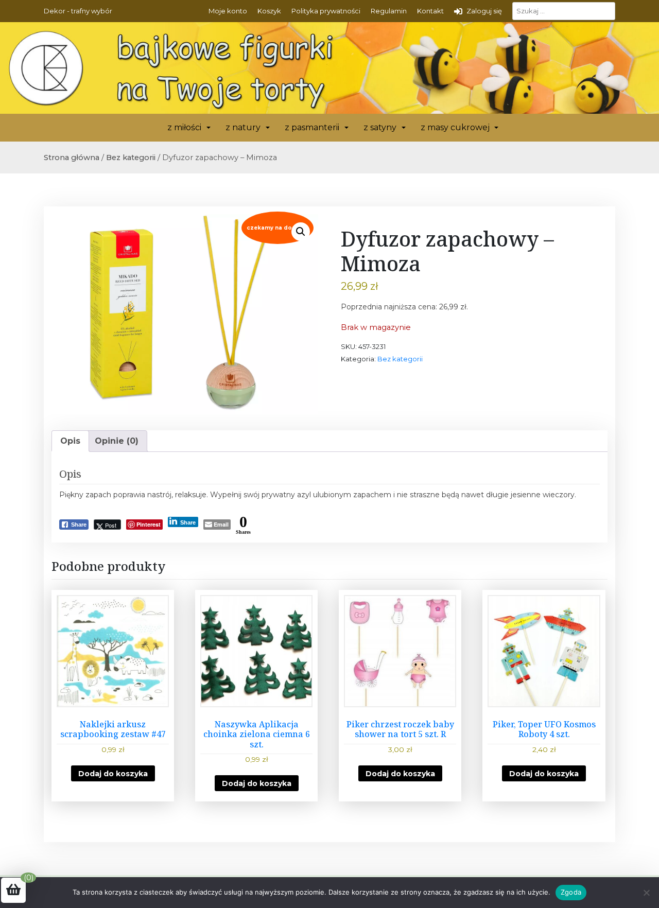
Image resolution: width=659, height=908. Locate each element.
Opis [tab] (70, 441)
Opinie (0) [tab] (116, 441)
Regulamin (389, 11)
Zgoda (571, 892)
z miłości (184, 127)
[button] (300, 231)
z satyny (379, 127)
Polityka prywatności (325, 11)
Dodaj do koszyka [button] (113, 773)
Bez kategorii (130, 157)
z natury (243, 127)
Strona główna (71, 157)
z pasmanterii (312, 127)
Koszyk (269, 11)
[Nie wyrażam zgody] (646, 892)
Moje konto (228, 11)
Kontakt (430, 11)
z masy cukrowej (455, 127)
